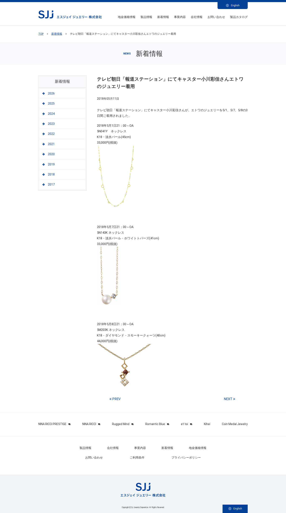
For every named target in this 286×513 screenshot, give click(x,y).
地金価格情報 (126, 17)
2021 (51, 144)
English (235, 5)
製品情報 (146, 17)
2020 (51, 154)
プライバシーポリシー (186, 457)
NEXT (228, 399)
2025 (51, 103)
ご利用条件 (137, 457)
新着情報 (163, 17)
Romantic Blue (155, 424)
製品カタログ (239, 17)
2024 (51, 113)
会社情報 (196, 17)
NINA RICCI (89, 424)
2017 (51, 184)
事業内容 (180, 17)
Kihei (207, 424)
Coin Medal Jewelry (235, 424)
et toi (184, 424)
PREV (116, 399)
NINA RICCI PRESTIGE (52, 424)
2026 (51, 93)
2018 (51, 174)
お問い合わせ (216, 17)
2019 (51, 164)
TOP (41, 33)
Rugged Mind (120, 424)
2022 (51, 133)
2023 (51, 123)
